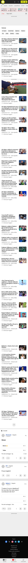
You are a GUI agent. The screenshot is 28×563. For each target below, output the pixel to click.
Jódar (7, 33)
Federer (23, 30)
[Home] (1, 6)
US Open (4, 30)
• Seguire (14, 434)
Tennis (4, 561)
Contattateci (14, 554)
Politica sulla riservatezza (14, 551)
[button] (18, 2)
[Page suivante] (14, 425)
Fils (3, 33)
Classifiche (17, 5)
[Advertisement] (14, 20)
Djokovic (17, 30)
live (3, 13)
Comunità (23, 561)
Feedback (14, 556)
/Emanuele (8, 434)
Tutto (9, 13)
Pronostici (14, 561)
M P (7, 465)
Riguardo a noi (14, 545)
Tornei (22, 5)
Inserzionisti (14, 547)
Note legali (14, 553)
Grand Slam (10, 30)
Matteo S (8, 483)
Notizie (5, 5)
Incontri (11, 5)
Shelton (12, 33)
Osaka (17, 33)
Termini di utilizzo (14, 549)
